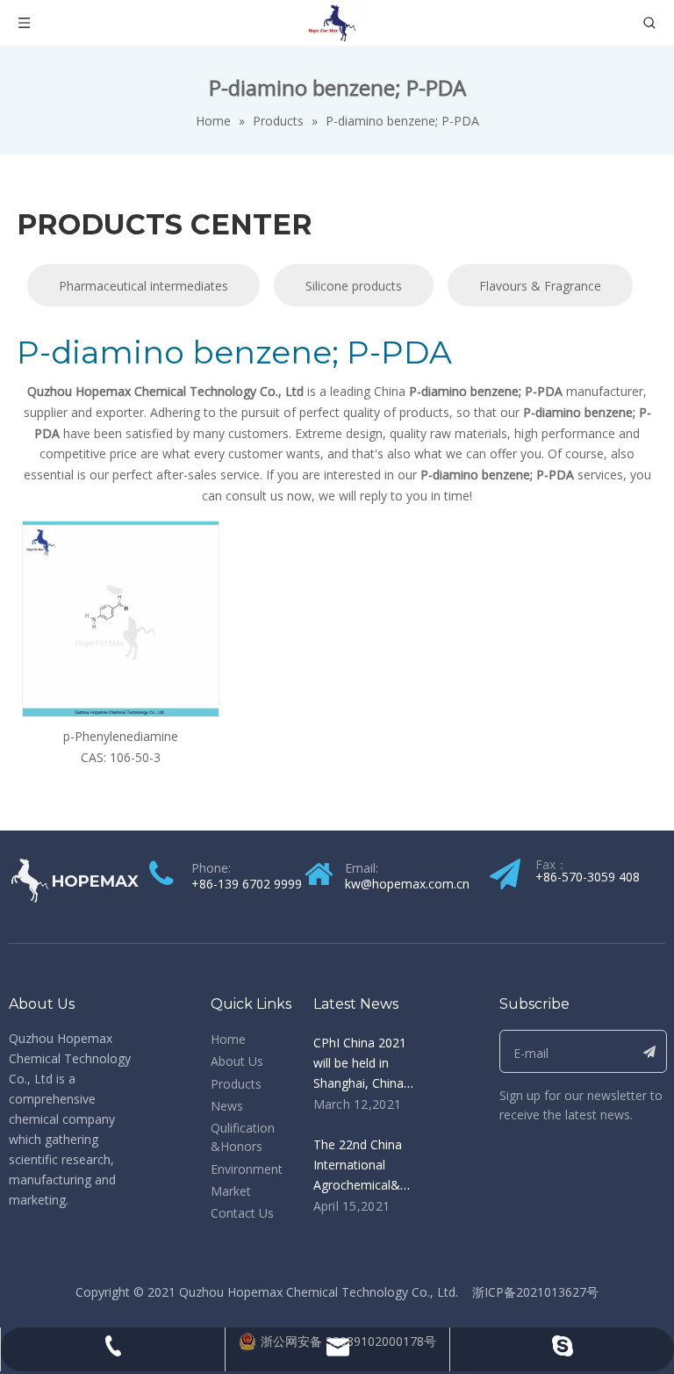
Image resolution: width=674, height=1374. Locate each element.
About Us (237, 1061)
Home (228, 1039)
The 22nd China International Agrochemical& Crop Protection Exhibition (358, 1185)
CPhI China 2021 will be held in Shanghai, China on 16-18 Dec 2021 (359, 1083)
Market (231, 1191)
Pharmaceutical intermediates (143, 285)
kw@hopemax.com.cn (407, 883)
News (227, 1105)
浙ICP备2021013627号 (535, 1292)
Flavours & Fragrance (540, 285)
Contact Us (242, 1213)
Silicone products (353, 285)
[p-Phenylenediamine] (121, 617)
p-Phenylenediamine (120, 736)
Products (236, 1083)
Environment (247, 1169)
